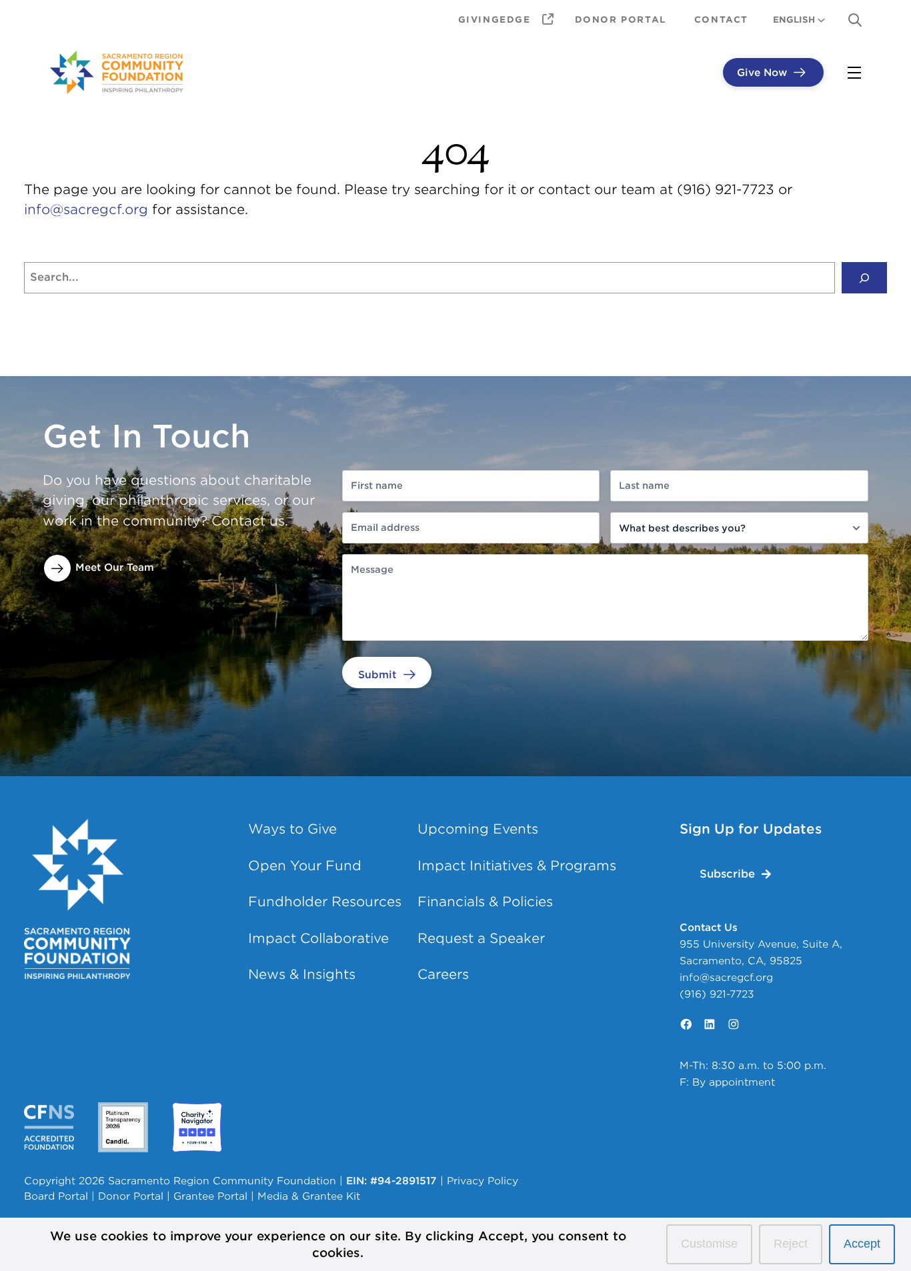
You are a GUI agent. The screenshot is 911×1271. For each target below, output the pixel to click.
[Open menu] (854, 72)
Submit (377, 675)
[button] (735, 874)
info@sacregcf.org (86, 209)
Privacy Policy (482, 1181)
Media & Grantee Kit (308, 1196)
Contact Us (709, 928)
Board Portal (56, 1196)
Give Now (762, 73)
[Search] (864, 278)
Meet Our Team (114, 567)
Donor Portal (130, 1196)
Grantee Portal (210, 1196)
